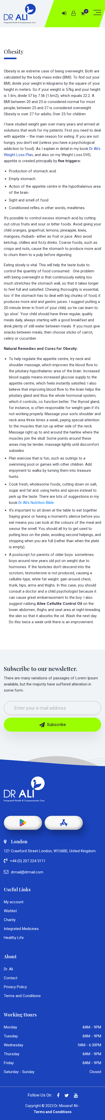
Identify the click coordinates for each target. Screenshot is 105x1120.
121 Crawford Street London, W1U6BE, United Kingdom (50, 851)
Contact (10, 978)
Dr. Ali (8, 969)
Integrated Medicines (21, 928)
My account (13, 902)
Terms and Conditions (22, 996)
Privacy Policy (15, 987)
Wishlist (10, 911)
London (19, 841)
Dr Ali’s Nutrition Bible (36, 502)
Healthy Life (14, 937)
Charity (10, 920)
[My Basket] (83, 13)
